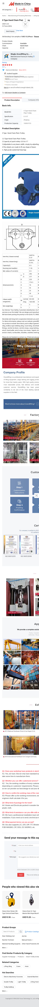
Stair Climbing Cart (8, 936)
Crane (18, 966)
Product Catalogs (33, 932)
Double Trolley (8, 982)
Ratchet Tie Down (8, 940)
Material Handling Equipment (12, 944)
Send (20, 875)
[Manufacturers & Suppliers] (19, 4)
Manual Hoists (27, 940)
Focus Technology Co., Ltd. (27, 998)
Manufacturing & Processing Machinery (19, 15)
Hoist (26, 966)
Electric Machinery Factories (13, 977)
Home (4, 15)
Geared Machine (32, 977)
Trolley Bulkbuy (9, 987)
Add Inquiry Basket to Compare (15, 92)
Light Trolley (22, 982)
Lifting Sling (8, 966)
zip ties (24, 936)
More (4, 991)
